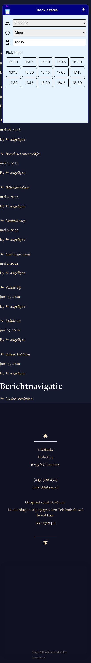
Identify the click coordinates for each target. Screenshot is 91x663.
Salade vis (13, 320)
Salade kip (13, 287)
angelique (17, 139)
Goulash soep (16, 220)
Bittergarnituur (18, 187)
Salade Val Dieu (18, 354)
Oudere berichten (19, 398)
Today (19, 42)
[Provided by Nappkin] (9, 10)
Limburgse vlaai (18, 254)
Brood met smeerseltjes (23, 153)
